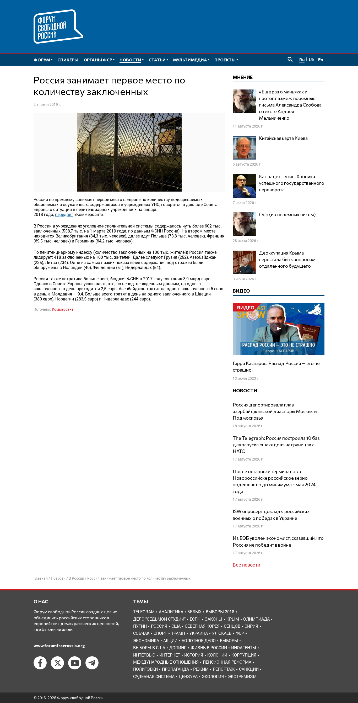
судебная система (154, 676)
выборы (229, 640)
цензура (188, 676)
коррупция (243, 655)
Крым (232, 619)
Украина (198, 633)
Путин (140, 626)
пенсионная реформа (227, 662)
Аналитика (171, 611)
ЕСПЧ (195, 619)
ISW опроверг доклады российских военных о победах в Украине (271, 514)
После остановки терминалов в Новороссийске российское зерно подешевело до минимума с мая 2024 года (274, 481)
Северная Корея (202, 626)
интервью (144, 655)
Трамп (178, 633)
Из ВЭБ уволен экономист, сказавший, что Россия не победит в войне (278, 541)
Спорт (160, 633)
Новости (58, 578)
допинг (177, 647)
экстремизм (242, 676)
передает (64, 214)
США (176, 626)
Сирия (251, 626)
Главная (41, 578)
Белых (194, 611)
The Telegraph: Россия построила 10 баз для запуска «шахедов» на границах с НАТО (276, 444)
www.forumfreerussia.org (59, 645)
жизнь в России (209, 647)
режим (201, 669)
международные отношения (166, 662)
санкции (249, 669)
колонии (217, 655)
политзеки (145, 669)
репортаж (224, 669)
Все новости (246, 565)
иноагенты (243, 647)
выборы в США (149, 647)
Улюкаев (221, 633)
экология (213, 676)
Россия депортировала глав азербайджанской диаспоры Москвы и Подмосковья (275, 411)
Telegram (144, 611)
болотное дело (199, 640)
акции (170, 640)
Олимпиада (256, 619)
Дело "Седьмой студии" (159, 619)
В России (76, 578)
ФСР (240, 633)
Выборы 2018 (220, 611)
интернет (169, 655)
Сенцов (232, 626)
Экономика (146, 640)
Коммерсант (62, 309)
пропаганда (175, 669)
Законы (213, 619)
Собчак (141, 633)
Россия (159, 626)
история (193, 655)
